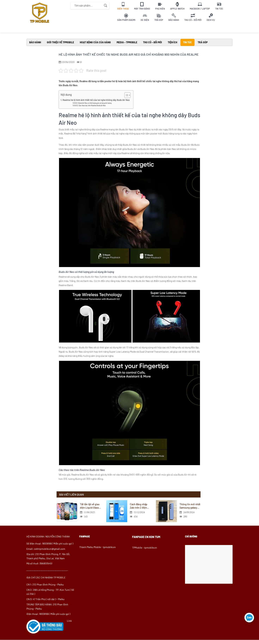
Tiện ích (172, 42)
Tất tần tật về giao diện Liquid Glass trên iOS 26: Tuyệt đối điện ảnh (90, 506)
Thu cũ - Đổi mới (152, 42)
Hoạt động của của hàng (95, 42)
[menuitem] (123, 5)
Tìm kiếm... (105, 5)
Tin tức (187, 42)
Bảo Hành (35, 42)
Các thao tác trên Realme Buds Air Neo (92, 105)
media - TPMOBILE (127, 42)
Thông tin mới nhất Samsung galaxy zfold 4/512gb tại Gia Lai (190, 506)
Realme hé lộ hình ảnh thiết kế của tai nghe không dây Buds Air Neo (96, 100)
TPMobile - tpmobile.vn (144, 547)
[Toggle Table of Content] (126, 95)
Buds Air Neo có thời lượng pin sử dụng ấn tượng (95, 103)
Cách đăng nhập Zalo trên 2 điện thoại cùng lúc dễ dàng (139, 506)
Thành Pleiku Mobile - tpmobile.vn (97, 547)
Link (69, 620)
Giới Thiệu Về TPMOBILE (60, 42)
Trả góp (203, 42)
